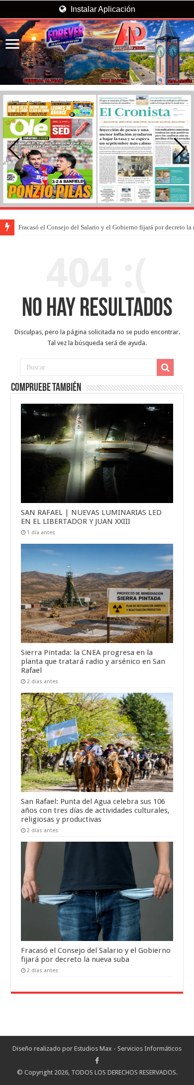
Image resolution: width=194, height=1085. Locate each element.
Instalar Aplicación (102, 9)
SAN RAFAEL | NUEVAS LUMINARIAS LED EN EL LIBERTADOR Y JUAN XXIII (91, 517)
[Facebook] (97, 1061)
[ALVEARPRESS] (97, 52)
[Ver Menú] (12, 45)
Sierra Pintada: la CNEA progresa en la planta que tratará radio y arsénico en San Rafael (93, 661)
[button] (180, 149)
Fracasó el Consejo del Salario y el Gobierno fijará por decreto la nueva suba (96, 955)
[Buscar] (165, 367)
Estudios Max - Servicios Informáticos (128, 1048)
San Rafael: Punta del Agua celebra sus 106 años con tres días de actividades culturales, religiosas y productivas (95, 810)
